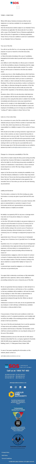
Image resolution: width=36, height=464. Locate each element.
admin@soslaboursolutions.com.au (22, 147)
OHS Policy (4, 455)
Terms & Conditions (7, 458)
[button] (18, 7)
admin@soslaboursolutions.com (18, 382)
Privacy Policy (5, 452)
